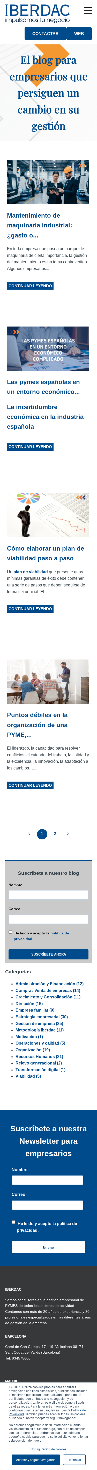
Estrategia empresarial (42, 1017)
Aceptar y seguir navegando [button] (36, 1459)
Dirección (29, 1004)
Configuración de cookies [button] (48, 1449)
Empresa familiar (35, 1010)
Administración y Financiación (50, 984)
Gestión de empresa (39, 1023)
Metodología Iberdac (40, 1030)
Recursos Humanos (39, 1056)
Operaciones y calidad (40, 1043)
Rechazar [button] (74, 1459)
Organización (33, 1050)
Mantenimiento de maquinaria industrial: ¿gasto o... (39, 225)
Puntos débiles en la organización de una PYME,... (37, 724)
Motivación (29, 1037)
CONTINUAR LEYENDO (30, 286)
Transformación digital (40, 1070)
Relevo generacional (39, 1063)
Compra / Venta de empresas (48, 990)
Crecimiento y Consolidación (48, 997)
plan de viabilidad (30, 572)
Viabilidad (28, 1076)
